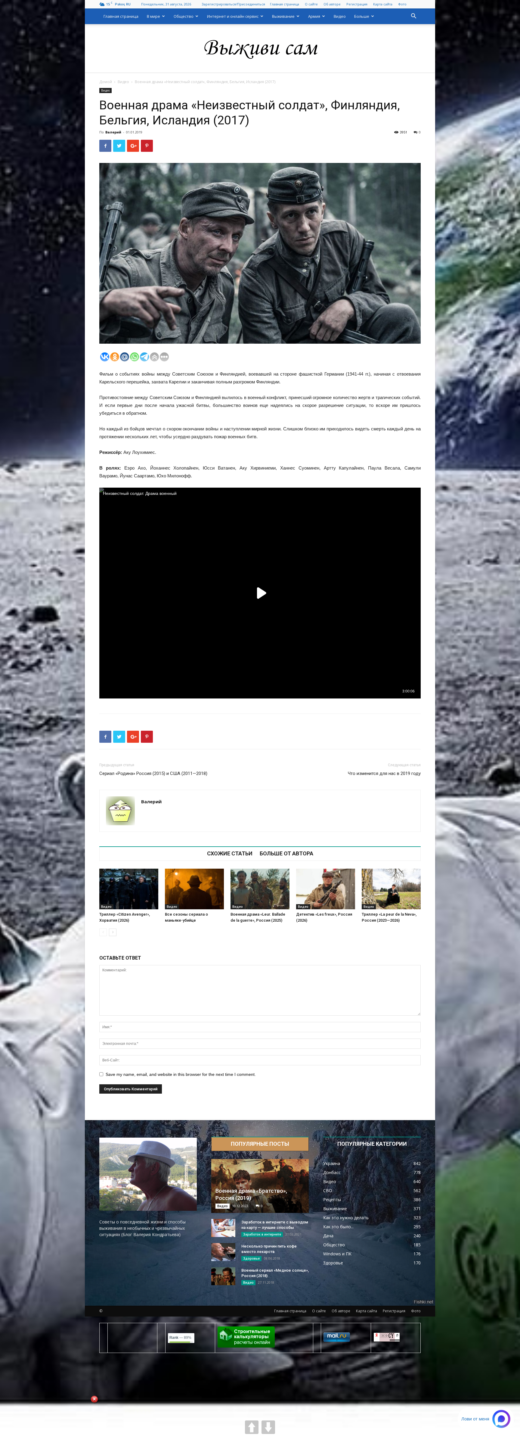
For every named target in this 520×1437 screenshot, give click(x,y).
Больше (361, 16)
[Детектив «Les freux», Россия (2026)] (325, 889)
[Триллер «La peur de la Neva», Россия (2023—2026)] (391, 889)
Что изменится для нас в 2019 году (384, 773)
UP (251, 1427)
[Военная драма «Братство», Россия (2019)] (260, 1186)
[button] (413, 17)
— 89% (180, 1337)
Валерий (113, 132)
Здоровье (251, 1258)
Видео (340, 16)
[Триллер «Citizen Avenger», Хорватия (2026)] (128, 889)
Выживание (283, 16)
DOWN (268, 1427)
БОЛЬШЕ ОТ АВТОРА (286, 853)
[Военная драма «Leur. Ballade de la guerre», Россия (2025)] (260, 889)
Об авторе (332, 4)
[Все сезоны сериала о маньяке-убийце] (194, 889)
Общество (183, 16)
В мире (153, 16)
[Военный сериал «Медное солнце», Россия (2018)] (223, 1276)
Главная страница (284, 4)
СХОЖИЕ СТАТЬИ (229, 853)
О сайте (311, 4)
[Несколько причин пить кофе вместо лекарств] (223, 1252)
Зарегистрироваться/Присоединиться (233, 4)
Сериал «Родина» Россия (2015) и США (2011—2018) (153, 773)
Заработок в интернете (262, 1234)
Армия (314, 16)
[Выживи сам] (260, 48)
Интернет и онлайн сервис (232, 16)
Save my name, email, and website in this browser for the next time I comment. (181, 1074)
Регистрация (356, 4)
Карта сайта (382, 4)
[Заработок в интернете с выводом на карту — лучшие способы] (223, 1228)
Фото (402, 4)
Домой (105, 81)
